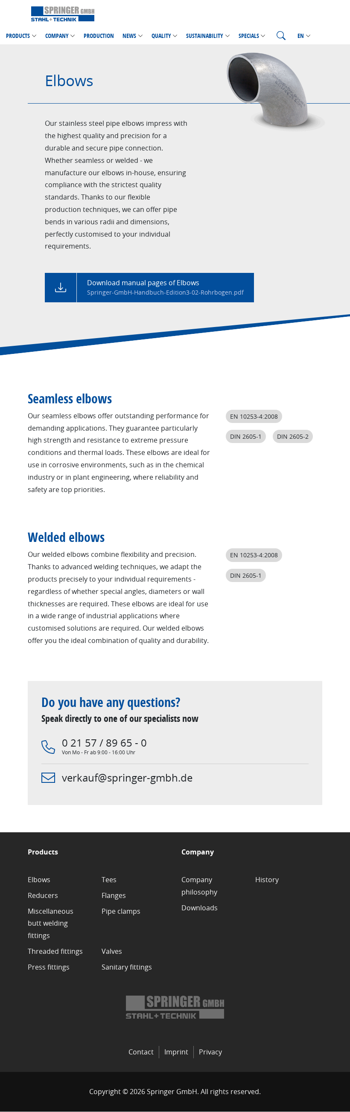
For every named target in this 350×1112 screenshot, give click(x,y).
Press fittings (49, 967)
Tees (109, 879)
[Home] (62, 13)
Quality (161, 36)
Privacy (210, 1052)
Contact (141, 1052)
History (267, 879)
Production (99, 36)
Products (18, 36)
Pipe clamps (121, 911)
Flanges (114, 895)
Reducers (43, 895)
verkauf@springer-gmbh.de (127, 778)
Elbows (39, 879)
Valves (112, 951)
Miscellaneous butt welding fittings (50, 923)
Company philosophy (199, 886)
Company (57, 36)
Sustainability (204, 36)
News (129, 36)
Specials (249, 36)
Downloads (199, 907)
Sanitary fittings (127, 967)
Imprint (176, 1052)
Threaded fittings (55, 951)
